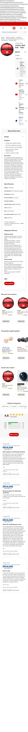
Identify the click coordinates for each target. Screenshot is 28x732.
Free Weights (4, 40)
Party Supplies (20, 12)
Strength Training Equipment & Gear (14, 38)
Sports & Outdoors (10, 37)
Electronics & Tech (17, 11)
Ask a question (9, 283)
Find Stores (23, 21)
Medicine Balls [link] (5, 406)
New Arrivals (16, 16)
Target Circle (17, 21)
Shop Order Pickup (6, 19)
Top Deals (10, 17)
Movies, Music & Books (10, 12)
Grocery (11, 6)
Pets (6, 9)
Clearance (10, 16)
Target (2, 37)
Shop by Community (13, 14)
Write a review (14, 434)
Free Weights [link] (14, 406)
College (6, 2)
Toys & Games (8, 11)
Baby (7, 7)
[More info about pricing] (25, 51)
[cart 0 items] (25, 28)
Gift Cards (5, 14)
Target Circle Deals (18, 17)
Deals (5, 16)
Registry (6, 21)
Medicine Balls (12, 40)
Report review (15, 474)
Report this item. (22, 223)
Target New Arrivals (5, 1)
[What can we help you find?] (14, 32)
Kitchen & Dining (18, 4)
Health (9, 9)
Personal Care (16, 7)
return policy (11, 271)
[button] (19, 49)
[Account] (21, 28)
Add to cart (19, 58)
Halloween (11, 2)
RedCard (11, 21)
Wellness (13, 9)
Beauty (10, 7)
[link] (19, 49)
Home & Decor (10, 4)
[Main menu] (3, 28)
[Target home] (14, 28)
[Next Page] (26, 310)
